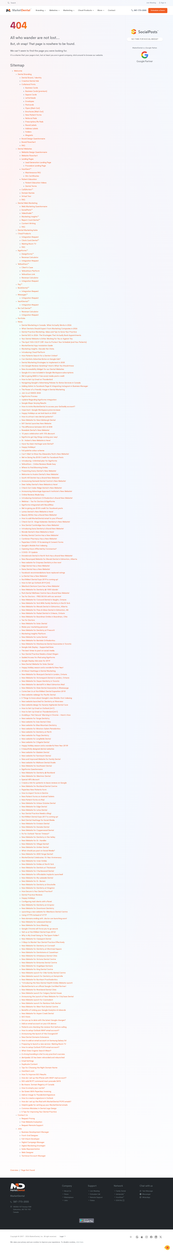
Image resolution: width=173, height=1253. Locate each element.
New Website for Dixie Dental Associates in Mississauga (45, 688)
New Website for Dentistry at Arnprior (38, 905)
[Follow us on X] (161, 1236)
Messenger (146, 1194)
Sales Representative (31, 1149)
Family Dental (121, 1191)
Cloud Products (24, 234)
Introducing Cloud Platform (33, 352)
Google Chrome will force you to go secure (40, 929)
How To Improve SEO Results (34, 1075)
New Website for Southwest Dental (37, 766)
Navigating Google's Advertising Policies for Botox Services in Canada (51, 383)
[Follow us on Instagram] (146, 1236)
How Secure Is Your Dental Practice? (37, 891)
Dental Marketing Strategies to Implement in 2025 (43, 363)
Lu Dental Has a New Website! (34, 576)
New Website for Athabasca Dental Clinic (39, 956)
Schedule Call (95, 1194)
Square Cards (31, 95)
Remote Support (96, 1197)
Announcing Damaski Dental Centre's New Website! (44, 481)
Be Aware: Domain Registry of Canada (38, 1085)
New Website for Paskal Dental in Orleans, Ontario (43, 613)
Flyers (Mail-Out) (32, 108)
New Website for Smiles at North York (38, 864)
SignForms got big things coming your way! (40, 437)
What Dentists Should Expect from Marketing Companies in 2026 (49, 329)
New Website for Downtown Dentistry (38, 908)
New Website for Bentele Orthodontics (38, 641)
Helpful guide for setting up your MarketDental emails (45, 1105)
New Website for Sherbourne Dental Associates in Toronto (46, 644)
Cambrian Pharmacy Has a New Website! (39, 539)
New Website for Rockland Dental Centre (39, 786)
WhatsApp (146, 1197)
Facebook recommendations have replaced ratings (43, 573)
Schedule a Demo (158, 10)
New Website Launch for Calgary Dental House (42, 993)
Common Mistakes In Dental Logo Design (39, 1108)
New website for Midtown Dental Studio (39, 763)
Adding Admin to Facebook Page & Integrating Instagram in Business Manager (55, 386)
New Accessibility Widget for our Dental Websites (43, 369)
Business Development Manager (35, 1132)
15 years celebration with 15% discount (38, 434)
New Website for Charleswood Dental (38, 871)
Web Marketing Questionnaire (34, 207)
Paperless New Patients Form (34, 790)
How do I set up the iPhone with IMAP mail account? (44, 1078)
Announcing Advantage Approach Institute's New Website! (47, 491)
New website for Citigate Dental (35, 742)
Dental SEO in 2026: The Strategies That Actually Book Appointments (51, 335)
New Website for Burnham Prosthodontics (40, 980)
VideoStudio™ (27, 213)
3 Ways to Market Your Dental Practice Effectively (43, 942)
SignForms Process (29, 396)
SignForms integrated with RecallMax (37, 505)
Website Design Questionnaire (34, 152)
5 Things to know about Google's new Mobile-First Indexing (47, 698)
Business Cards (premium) (36, 91)
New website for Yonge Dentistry (36, 719)
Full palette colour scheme (33, 451)
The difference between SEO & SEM (37, 427)
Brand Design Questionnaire (33, 139)
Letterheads (30, 98)
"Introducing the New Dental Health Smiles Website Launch (47, 983)
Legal (62, 1236)
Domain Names (28, 193)
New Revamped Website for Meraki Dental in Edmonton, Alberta (49, 559)
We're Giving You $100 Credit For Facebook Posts (42, 457)
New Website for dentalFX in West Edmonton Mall (43, 685)
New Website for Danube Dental (35, 827)
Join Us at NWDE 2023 (31, 393)
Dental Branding (25, 74)
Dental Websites (25, 149)
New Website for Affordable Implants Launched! (42, 875)
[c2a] (167, 1248)
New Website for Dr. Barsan (33, 881)
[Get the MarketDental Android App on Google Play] (86, 1220)
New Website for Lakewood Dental (36, 922)
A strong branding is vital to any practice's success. (43, 1054)
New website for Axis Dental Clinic (36, 722)
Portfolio (21, 318)
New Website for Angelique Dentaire (37, 966)
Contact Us (23, 1115)
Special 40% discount (30, 780)
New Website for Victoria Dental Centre (39, 959)
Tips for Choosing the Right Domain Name (39, 1068)
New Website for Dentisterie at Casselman (40, 952)
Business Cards (31, 88)
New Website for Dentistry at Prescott (38, 630)
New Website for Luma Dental (34, 637)
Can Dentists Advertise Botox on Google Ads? (41, 359)
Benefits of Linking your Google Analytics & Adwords (44, 1010)
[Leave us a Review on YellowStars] (132, 1237)
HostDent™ (26, 169)
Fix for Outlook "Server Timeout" (35, 834)
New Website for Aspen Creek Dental (38, 1014)
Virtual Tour (26, 196)
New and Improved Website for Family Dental (41, 759)
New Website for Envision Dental (35, 824)
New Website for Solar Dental (34, 624)
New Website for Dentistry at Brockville (38, 885)
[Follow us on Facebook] (151, 1236)
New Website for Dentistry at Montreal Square (42, 949)
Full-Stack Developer (31, 1139)
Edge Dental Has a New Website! (36, 566)
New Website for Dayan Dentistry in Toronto (40, 681)
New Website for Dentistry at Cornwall (38, 946)
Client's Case (27, 268)
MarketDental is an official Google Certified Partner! (44, 986)
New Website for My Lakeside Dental (37, 878)
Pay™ (20, 285)
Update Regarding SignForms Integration (39, 400)
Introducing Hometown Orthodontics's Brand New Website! (47, 498)
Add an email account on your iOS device (39, 1024)
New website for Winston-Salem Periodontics (41, 729)
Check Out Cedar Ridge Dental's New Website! (42, 488)
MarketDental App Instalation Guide (37, 346)
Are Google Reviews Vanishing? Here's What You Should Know (48, 366)
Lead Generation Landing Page (38, 163)
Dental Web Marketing (27, 203)
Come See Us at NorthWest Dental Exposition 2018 (43, 691)
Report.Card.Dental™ (31, 220)
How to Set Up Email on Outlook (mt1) (38, 708)
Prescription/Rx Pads (34, 122)
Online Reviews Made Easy (33, 495)
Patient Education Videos (35, 183)
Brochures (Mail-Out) (34, 112)
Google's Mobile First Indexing (34, 546)
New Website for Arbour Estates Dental (39, 803)
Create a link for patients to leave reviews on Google (44, 783)
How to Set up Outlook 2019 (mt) (36, 583)
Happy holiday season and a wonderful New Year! (42, 668)
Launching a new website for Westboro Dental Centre (45, 912)
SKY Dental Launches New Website (36, 424)
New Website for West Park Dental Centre (40, 1007)
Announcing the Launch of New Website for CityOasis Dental (48, 997)
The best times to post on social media (38, 651)
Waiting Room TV (29, 244)
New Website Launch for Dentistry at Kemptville (42, 976)
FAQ (23, 146)
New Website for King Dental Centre (37, 969)
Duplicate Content (30, 1064)
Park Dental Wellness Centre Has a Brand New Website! (45, 593)
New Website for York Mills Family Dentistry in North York (46, 603)
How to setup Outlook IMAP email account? (40, 1031)
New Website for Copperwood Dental (38, 830)
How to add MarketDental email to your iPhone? (42, 518)
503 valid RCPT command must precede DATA (41, 1081)
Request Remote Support (32, 1125)
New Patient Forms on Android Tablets (38, 797)
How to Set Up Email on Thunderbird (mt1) (40, 712)
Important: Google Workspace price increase (41, 410)
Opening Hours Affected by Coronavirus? (39, 549)
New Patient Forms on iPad (33, 800)
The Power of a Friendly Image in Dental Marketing (43, 390)
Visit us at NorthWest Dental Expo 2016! (39, 932)
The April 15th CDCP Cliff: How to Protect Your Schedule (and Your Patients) (54, 342)
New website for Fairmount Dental (36, 756)
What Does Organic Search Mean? (36, 1051)
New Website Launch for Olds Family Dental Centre (44, 973)
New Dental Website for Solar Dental (37, 664)
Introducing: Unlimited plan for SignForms (39, 461)
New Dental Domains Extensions (35, 1037)
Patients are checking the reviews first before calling (44, 1027)
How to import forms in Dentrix (35, 793)
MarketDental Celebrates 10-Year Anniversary (41, 858)
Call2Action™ (27, 190)
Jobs (20, 1129)
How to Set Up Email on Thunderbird (37, 380)
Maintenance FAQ (33, 173)
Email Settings (28, 1061)
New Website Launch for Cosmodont (37, 1000)
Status (92, 1200)
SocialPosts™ (27, 210)
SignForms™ (23, 251)
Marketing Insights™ (30, 217)
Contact (111, 10)
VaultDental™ (23, 301)
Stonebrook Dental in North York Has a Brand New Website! (47, 556)
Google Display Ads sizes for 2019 (36, 661)
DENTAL (119, 1200)
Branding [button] (40, 10)
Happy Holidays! (29, 447)
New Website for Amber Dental (35, 847)
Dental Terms (31, 186)
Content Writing (29, 224)
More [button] (100, 10)
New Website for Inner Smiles (34, 861)
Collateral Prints (29, 84)
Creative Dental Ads (30, 81)
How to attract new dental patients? (37, 417)
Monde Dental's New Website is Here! (38, 532)
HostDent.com (28, 1071)
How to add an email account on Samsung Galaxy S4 (44, 1041)
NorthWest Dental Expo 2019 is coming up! (40, 580)
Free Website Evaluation (32, 1122)
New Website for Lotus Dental (34, 810)
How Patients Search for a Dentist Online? (40, 356)
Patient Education (29, 179)
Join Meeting (151, 3)
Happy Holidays (28, 898)
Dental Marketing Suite (28, 230)
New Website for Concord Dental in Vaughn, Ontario (44, 600)
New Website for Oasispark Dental (36, 939)
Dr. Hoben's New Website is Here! (36, 441)
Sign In (163, 3)
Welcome (18, 71)
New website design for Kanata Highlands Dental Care (45, 705)
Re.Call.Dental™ (25, 308)
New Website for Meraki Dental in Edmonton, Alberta (44, 607)
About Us (67, 1191)
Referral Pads (31, 118)
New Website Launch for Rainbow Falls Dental (41, 1003)
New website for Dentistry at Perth (37, 732)
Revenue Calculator (30, 257)
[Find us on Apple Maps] (142, 1236)
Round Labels (30, 125)
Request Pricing (28, 1119)
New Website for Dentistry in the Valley (38, 837)
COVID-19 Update (30, 552)
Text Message (147, 1191)
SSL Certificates (32, 176)
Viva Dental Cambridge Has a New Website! (40, 525)
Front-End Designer (30, 1136)
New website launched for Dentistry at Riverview (42, 702)
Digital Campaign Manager (33, 1142)
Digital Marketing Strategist (33, 1146)
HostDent (120, 1197)
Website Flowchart (30, 156)
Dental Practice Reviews (32, 895)
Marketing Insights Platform (34, 634)
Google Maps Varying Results (34, 403)
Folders (28, 132)
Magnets (29, 135)
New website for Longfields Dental (36, 739)
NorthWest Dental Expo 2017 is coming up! (40, 817)
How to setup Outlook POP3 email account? (40, 1047)
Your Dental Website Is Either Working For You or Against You (47, 339)
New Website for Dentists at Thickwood (38, 868)
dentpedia (120, 1194)
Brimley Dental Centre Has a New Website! (40, 535)
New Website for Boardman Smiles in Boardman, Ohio (44, 617)
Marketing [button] (68, 10)
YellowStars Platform (31, 271)
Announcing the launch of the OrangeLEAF (40, 1034)
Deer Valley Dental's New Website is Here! (40, 485)
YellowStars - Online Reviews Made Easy (39, 464)
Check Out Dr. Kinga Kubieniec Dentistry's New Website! (46, 522)
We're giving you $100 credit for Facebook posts (42, 508)
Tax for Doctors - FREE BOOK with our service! (41, 597)
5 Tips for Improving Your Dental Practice (39, 1112)
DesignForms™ (28, 254)
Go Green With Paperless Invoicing (36, 1092)
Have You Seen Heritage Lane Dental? (38, 444)
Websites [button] (53, 10)
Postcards (29, 105)
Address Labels (31, 129)
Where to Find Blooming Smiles (35, 468)
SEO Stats (26, 1017)
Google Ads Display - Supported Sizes (38, 647)
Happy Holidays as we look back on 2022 (39, 413)
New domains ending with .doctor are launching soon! (44, 919)
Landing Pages (28, 159)
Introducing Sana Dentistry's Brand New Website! (43, 529)
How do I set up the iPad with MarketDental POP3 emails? (46, 1102)
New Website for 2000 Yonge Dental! (37, 854)
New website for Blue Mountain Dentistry (39, 725)
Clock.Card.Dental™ (30, 240)
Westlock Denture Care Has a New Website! (40, 586)
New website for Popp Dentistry (35, 735)
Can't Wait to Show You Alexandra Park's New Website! (45, 454)
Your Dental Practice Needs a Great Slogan (40, 654)
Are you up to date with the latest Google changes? (44, 1020)
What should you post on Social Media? (38, 851)
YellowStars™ (23, 264)
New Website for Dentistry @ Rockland (38, 773)
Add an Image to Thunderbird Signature (38, 1095)
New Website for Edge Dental (34, 807)
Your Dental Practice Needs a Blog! (36, 814)
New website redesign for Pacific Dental (39, 695)
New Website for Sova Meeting (35, 925)
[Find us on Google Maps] (137, 1236)
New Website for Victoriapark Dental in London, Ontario (45, 678)
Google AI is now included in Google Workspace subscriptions (47, 373)
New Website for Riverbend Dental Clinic (39, 990)
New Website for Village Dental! (35, 844)
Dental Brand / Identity (32, 78)
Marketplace (68, 1197)
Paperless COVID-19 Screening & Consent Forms (42, 542)
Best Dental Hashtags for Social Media (38, 820)
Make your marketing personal (35, 627)
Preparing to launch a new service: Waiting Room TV (44, 1044)
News (20, 322)
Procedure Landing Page (35, 166)
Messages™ (23, 295)
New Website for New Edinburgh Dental (39, 420)
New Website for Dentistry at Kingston (38, 888)
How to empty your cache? (33, 1088)
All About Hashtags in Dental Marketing (39, 671)
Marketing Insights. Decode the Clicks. (38, 349)
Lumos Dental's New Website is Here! (37, 512)
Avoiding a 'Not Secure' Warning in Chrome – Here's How (46, 715)
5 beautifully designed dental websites (38, 749)
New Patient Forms (33, 115)
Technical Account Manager (34, 1156)
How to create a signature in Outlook (37, 1098)
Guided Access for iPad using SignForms (38, 658)
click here (79, 1242)
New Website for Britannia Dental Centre (39, 963)
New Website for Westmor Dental (36, 776)
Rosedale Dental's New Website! (35, 430)
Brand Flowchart (29, 142)
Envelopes (29, 101)
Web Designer (27, 1153)
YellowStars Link (28, 274)
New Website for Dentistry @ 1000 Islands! (40, 590)
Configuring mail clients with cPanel (37, 902)
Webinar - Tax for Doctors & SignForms (38, 502)
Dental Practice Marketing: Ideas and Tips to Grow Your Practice (49, 332)
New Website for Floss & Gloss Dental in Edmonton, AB (45, 610)
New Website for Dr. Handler (34, 841)
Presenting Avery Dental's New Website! (39, 471)
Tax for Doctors (28, 620)
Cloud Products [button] (85, 10)
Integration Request (30, 237)
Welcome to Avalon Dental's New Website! (40, 474)
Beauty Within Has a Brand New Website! (39, 515)
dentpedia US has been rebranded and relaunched (43, 1058)
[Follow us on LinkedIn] (156, 1236)
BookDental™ (23, 288)
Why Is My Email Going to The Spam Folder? (40, 936)
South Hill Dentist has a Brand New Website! (40, 478)
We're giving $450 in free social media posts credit (43, 376)
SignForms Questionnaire (32, 769)
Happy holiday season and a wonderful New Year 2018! (45, 746)
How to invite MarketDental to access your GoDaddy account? (48, 407)
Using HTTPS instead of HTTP (34, 915)
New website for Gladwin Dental (35, 752)
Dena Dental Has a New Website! (36, 569)
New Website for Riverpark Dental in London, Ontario (44, 674)
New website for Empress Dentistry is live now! (41, 563)
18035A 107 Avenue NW (22, 1209)
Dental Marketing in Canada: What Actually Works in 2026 (46, 325)
